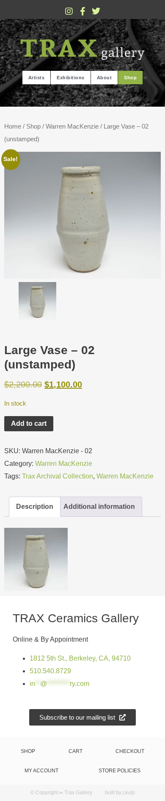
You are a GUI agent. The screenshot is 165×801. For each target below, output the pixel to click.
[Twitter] (96, 11)
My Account (41, 771)
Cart (75, 751)
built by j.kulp (120, 793)
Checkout (130, 751)
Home (12, 126)
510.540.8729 (50, 671)
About (104, 77)
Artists (36, 77)
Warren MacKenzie (72, 126)
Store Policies (119, 771)
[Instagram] (69, 11)
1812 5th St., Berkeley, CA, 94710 (80, 658)
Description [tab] (34, 506)
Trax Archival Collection (57, 476)
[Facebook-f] (82, 11)
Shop (130, 77)
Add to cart (29, 423)
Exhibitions (71, 77)
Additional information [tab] (99, 506)
